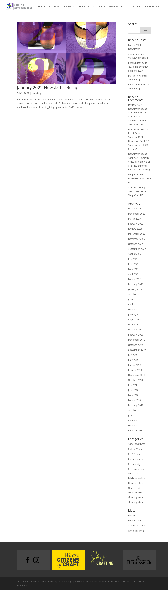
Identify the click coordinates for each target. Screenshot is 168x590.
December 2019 (136, 339)
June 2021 (133, 299)
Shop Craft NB (136, 195)
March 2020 (134, 329)
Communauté (135, 458)
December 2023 (136, 213)
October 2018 (135, 380)
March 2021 (134, 309)
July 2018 (133, 385)
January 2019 (135, 370)
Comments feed (136, 525)
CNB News (134, 454)
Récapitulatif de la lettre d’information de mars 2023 (138, 66)
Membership (116, 6)
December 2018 (136, 374)
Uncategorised (136, 497)
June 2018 (133, 390)
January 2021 (135, 314)
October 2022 (135, 243)
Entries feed (134, 520)
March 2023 (134, 218)
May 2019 (133, 359)
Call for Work (135, 448)
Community (134, 464)
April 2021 (133, 304)
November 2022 (136, 238)
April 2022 (133, 274)
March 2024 (134, 208)
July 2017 (133, 415)
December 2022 (136, 233)
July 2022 (133, 259)
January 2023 (135, 228)
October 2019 (135, 344)
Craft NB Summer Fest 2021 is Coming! (139, 145)
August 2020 (134, 319)
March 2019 (134, 364)
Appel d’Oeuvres (136, 443)
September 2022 (137, 248)
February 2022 (135, 284)
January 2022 (135, 289)
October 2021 (135, 294)
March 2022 (134, 279)
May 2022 (133, 269)
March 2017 (134, 425)
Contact (135, 6)
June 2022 (133, 264)
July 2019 (133, 354)
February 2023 (135, 223)
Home (41, 6)
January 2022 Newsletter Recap (47, 87)
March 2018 (134, 400)
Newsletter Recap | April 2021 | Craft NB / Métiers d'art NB (139, 157)
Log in (131, 515)
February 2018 (135, 405)
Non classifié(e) (136, 483)
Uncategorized (39, 93)
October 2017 (135, 410)
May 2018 (133, 395)
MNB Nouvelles (136, 478)
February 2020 (135, 334)
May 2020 (133, 324)
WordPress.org (136, 530)
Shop (102, 6)
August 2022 (134, 253)
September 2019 (137, 349)
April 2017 (133, 420)
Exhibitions (85, 6)
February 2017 (135, 430)
